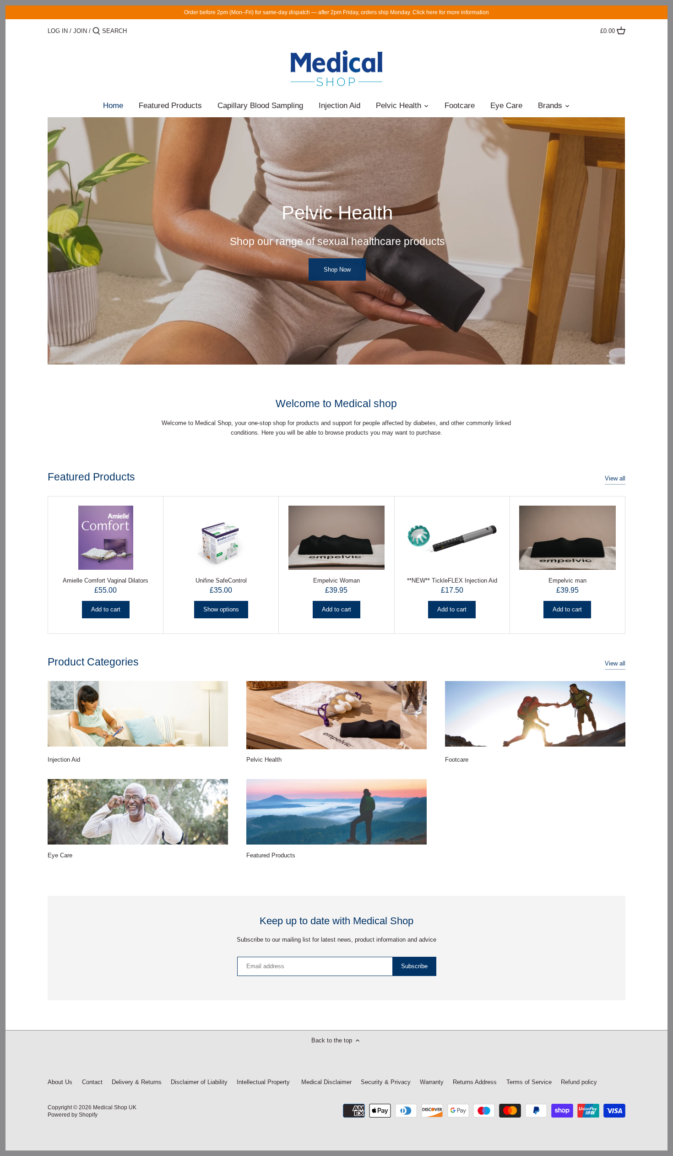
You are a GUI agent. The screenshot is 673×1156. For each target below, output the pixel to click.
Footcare (456, 759)
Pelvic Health (264, 759)
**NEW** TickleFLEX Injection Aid (452, 580)
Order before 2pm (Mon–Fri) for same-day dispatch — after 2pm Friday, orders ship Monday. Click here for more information (336, 12)
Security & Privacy (386, 1082)
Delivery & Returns (137, 1082)
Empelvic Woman (336, 580)
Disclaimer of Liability (199, 1082)
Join (80, 30)
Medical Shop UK (114, 1107)
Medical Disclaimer (325, 1082)
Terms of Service (529, 1082)
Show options (221, 609)
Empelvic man (567, 580)
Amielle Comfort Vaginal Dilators (105, 580)
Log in (58, 30)
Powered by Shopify (73, 1115)
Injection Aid (64, 759)
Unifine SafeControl (221, 580)
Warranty (432, 1082)
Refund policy (579, 1082)
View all (615, 478)
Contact (92, 1082)
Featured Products (91, 477)
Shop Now (337, 269)
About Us (60, 1082)
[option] (336, 241)
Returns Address (475, 1082)
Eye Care (60, 855)
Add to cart (105, 609)
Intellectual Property (263, 1082)
